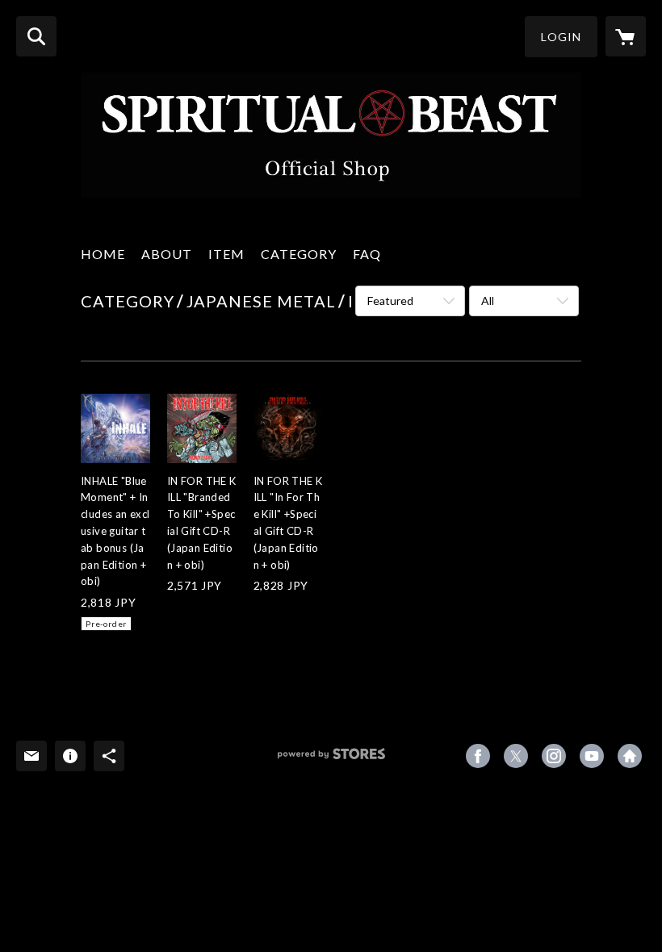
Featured (390, 300)
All (487, 300)
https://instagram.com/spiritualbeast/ (554, 756)
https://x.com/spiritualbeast (516, 756)
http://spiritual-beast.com (630, 756)
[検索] (36, 36)
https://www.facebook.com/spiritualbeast (478, 756)
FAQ (367, 253)
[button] (561, 36)
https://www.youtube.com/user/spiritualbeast (592, 756)
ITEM (226, 253)
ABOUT (166, 253)
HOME (103, 253)
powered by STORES (331, 759)
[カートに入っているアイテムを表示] (625, 36)
